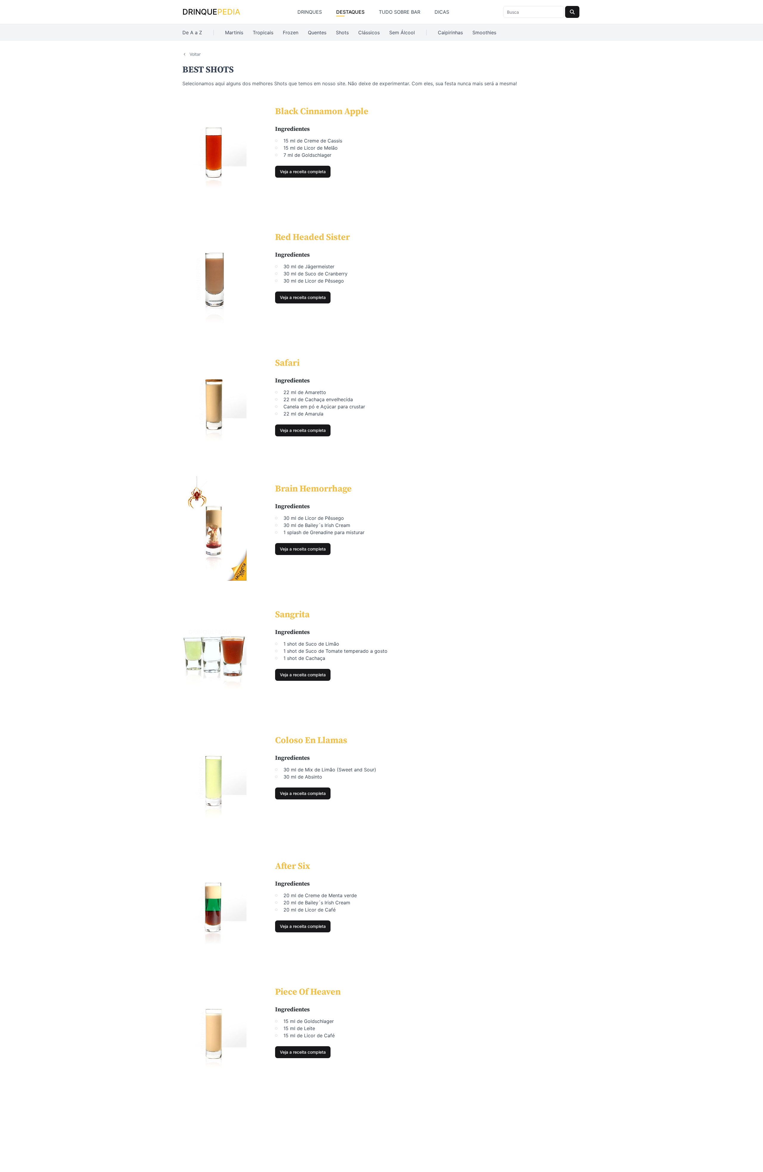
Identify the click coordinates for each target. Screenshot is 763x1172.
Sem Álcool (402, 32)
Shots (342, 32)
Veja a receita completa (303, 171)
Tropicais (263, 32)
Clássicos (369, 32)
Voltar (195, 54)
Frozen (290, 32)
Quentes (317, 32)
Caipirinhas (450, 32)
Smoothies (484, 32)
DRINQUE (211, 11)
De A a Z (192, 32)
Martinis (234, 32)
